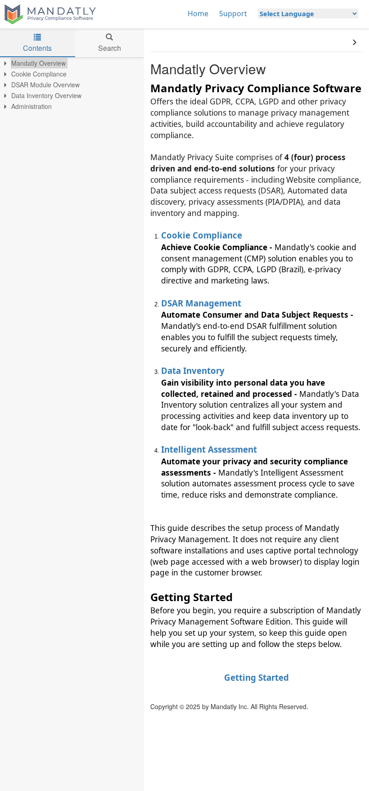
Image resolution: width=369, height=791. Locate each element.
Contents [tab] (37, 48)
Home (198, 13)
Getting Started (256, 677)
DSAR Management (201, 303)
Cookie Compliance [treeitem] (39, 73)
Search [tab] (109, 48)
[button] (354, 42)
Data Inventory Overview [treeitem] (46, 95)
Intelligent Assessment (209, 449)
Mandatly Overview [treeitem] (38, 62)
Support (233, 13)
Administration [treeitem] (31, 106)
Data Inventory (193, 370)
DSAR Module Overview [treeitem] (45, 84)
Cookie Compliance (201, 235)
